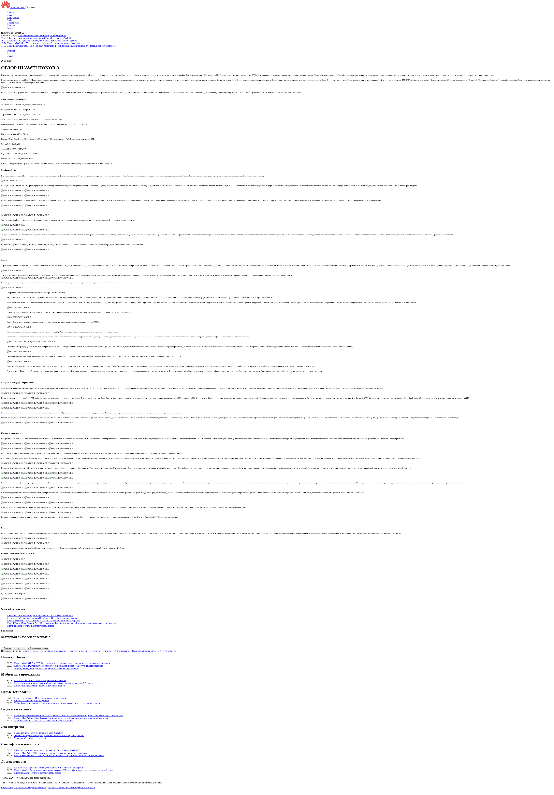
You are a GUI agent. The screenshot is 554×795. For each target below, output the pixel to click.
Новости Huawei (31, 651)
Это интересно (123, 651)
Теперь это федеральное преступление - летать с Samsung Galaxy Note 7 (49, 735)
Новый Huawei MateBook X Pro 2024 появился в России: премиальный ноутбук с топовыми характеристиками (61, 623)
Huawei (10, 12)
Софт (9, 20)
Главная (11, 50)
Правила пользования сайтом (62, 787)
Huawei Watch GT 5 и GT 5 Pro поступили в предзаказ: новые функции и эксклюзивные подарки (62, 663)
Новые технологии (80, 651)
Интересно (19, 648)
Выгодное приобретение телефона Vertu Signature (38, 733)
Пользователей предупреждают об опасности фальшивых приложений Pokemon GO (55, 683)
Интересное (13, 17)
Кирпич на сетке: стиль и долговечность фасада (30, 626)
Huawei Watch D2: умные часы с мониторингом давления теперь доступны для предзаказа (58, 666)
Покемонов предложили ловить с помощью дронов (39, 685)
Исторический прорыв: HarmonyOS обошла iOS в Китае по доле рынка (42, 618)
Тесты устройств (58, 35)
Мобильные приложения (55, 651)
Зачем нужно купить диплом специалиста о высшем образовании (46, 668)
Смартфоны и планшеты (145, 651)
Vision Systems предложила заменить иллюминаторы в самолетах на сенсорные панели (57, 703)
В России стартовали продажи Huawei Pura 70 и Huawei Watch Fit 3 (40, 615)
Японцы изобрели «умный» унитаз (31, 700)
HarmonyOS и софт (39, 35)
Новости (11, 25)
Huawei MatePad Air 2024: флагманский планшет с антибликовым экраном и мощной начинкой (61, 718)
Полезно (6, 648)
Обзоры (11, 15)
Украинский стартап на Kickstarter (31, 738)
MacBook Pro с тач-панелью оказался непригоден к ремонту (43, 720)
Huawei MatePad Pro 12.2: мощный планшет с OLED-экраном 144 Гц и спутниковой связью (59, 755)
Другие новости (169, 651)
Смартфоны (13, 23)
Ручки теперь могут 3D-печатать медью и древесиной (40, 698)
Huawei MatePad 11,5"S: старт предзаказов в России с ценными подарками (43, 620)
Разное (10, 28)
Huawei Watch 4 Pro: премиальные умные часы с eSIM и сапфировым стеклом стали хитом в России (63, 770)
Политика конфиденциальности (30, 787)
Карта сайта (7, 787)
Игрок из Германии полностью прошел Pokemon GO (40, 680)
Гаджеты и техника (103, 651)
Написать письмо (86, 787)
